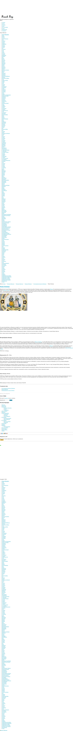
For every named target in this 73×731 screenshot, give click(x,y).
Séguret (3, 243)
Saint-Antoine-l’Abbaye (6, 221)
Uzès (3, 262)
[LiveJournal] (5, 433)
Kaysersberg (4, 147)
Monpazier (4, 179)
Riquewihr (4, 212)
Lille (3, 162)
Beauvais (3, 62)
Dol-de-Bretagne (5, 118)
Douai (3, 120)
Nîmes (3, 192)
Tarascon (3, 251)
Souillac (3, 248)
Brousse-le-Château (5, 78)
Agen (3, 35)
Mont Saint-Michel (5, 180)
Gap (2, 135)
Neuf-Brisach (4, 190)
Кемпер (51, 289)
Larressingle (4, 156)
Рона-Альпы (4, 428)
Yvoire (3, 281)
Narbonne (4, 189)
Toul (3, 254)
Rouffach (3, 217)
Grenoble (3, 140)
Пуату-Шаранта (7, 416)
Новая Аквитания (5, 413)
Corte (3, 111)
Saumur (3, 242)
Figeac (3, 132)
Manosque (4, 170)
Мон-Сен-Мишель (69, 347)
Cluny (3, 104)
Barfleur (3, 56)
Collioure (3, 106)
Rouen (3, 216)
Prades (3, 205)
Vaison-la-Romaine (5, 263)
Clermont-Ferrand (5, 103)
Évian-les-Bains (5, 129)
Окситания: (4, 417)
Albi (3, 39)
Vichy (3, 272)
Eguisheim (4, 122)
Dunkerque (4, 121)
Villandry (3, 274)
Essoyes (3, 126)
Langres (3, 155)
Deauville (3, 113)
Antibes (3, 47)
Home (4, 283)
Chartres (3, 99)
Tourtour (3, 259)
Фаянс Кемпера (5, 286)
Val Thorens (4, 265)
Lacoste (3, 153)
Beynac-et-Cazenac (5, 69)
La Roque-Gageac (5, 152)
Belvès (3, 65)
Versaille (3, 271)
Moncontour (4, 178)
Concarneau (4, 108)
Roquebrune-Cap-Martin (6, 214)
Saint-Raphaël (4, 235)
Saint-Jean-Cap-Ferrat (6, 227)
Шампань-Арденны (7, 407)
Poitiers (3, 204)
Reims (3, 208)
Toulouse (3, 257)
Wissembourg (4, 280)
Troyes (3, 260)
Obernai (3, 193)
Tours (3, 258)
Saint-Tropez (4, 237)
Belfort (3, 64)
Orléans (3, 195)
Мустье (36, 341)
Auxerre (3, 53)
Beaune (3, 61)
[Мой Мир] (4, 433)
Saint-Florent (4, 225)
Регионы (3, 24)
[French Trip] (7, 18)
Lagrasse (3, 154)
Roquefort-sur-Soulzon (6, 215)
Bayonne (3, 60)
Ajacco (3, 37)
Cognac (3, 105)
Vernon (3, 270)
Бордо (5, 290)
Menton (3, 173)
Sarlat (3, 240)
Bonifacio (4, 73)
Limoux (3, 164)
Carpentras (4, 87)
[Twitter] (2, 433)
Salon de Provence (5, 239)
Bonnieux (3, 74)
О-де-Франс (4, 420)
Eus (2, 128)
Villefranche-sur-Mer (6, 277)
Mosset (3, 184)
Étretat (3, 127)
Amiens (3, 41)
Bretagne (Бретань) (19, 283)
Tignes (3, 253)
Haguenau (4, 143)
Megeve (3, 172)
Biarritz (3, 71)
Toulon (3, 256)
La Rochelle (4, 151)
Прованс (40, 341)
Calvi (3, 83)
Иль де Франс (4, 411)
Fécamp (3, 131)
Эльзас (5, 408)
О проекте (4, 30)
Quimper (3, 207)
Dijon (3, 115)
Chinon (3, 102)
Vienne (3, 273)
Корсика (3, 412)
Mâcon (3, 169)
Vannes (3, 268)
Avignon (3, 54)
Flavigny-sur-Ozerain (6, 133)
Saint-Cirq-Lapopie (5, 222)
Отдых (3, 28)
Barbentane (4, 55)
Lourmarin (4, 167)
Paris (3, 197)
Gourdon (3, 138)
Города (3, 23)
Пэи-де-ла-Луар (5, 427)
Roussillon (4, 218)
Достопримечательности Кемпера (39, 283)
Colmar (3, 107)
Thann (3, 252)
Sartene (3, 241)
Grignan (3, 141)
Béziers (3, 68)
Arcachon (3, 49)
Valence (3, 266)
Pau (2, 196)
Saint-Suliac (4, 236)
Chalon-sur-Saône (5, 95)
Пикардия (6, 422)
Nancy (3, 187)
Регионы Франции (10, 283)
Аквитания (6, 414)
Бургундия (4, 405)
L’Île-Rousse (4, 148)
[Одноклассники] (3, 433)
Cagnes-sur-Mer (5, 80)
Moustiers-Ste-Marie (5, 185)
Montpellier (4, 182)
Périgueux (4, 198)
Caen (3, 79)
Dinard (3, 117)
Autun (3, 52)
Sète (3, 246)
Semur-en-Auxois (5, 245)
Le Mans (3, 157)
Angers (3, 42)
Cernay (3, 93)
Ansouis (3, 46)
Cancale (3, 84)
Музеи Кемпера (5, 389)
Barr (3, 57)
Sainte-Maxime (4, 232)
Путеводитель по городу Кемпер (8, 390)
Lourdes (3, 166)
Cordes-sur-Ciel (5, 110)
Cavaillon (3, 91)
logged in (6, 398)
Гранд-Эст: (4, 406)
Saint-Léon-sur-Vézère (6, 230)
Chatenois (4, 100)
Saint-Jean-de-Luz (5, 228)
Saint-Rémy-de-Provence (6, 234)
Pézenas (3, 201)
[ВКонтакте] (1, 433)
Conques (3, 109)
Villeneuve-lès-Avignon (6, 279)
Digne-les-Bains (5, 114)
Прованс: (4, 425)
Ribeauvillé (4, 210)
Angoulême (4, 490)
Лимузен (5, 415)
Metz (3, 175)
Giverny (3, 136)
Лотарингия (6, 410)
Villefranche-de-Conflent (6, 275)
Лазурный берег (7, 426)
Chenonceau (4, 101)
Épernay (3, 124)
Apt (2, 48)
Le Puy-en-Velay (5, 158)
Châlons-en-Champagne (6, 94)
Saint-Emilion (4, 224)
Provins (3, 206)
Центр (3, 430)
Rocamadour (4, 211)
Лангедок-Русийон (7, 418)
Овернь (3, 424)
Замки (3, 26)
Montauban (4, 181)
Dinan (3, 116)
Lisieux (3, 165)
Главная (3, 22)
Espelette (3, 125)
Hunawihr (4, 145)
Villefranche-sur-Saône (6, 278)
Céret (3, 92)
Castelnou (4, 90)
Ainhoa (3, 36)
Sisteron (3, 247)
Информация (4, 29)
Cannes (3, 85)
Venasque (3, 269)
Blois (3, 72)
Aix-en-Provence (5, 38)
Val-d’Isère (4, 264)
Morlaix (3, 183)
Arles (3, 50)
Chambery (4, 543)
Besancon (3, 67)
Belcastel (3, 63)
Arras (3, 51)
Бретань (3, 404)
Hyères (3, 146)
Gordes (3, 137)
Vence (3, 267)
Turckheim (4, 261)
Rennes (3, 209)
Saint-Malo (4, 231)
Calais (3, 82)
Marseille (3, 171)
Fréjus (3, 134)
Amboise (3, 40)
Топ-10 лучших (5, 27)
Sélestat (3, 244)
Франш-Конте (4, 429)
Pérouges (3, 199)
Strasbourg (4, 250)
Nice (3, 191)
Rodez (3, 213)
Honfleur (3, 144)
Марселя (51, 345)
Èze (2, 130)
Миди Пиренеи (7, 419)
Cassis (3, 88)
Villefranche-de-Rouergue (6, 276)
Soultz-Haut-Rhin (5, 249)
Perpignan (4, 200)
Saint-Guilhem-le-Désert (6, 226)
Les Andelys (4, 159)
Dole (3, 119)
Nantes (3, 188)
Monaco (3, 177)
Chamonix (4, 98)
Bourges (3, 77)
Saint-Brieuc (4, 223)
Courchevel (4, 112)
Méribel (3, 174)
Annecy (3, 45)
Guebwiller (4, 142)
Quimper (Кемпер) (28, 283)
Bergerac (3, 66)
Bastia (3, 58)
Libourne (3, 161)
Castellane (4, 89)
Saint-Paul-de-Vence (5, 233)
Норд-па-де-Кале (7, 421)
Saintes (3, 220)
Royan (3, 219)
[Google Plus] (6, 433)
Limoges (3, 163)
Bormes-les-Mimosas (6, 76)
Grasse (3, 139)
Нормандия (4, 423)
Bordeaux (3, 75)
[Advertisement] (36, 7)
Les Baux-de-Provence (6, 160)
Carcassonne (4, 86)
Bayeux (3, 59)
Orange (3, 194)
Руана (8, 290)
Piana (3, 649)
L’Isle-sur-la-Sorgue (5, 596)
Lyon (3, 168)
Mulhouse (4, 186)
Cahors (3, 81)
